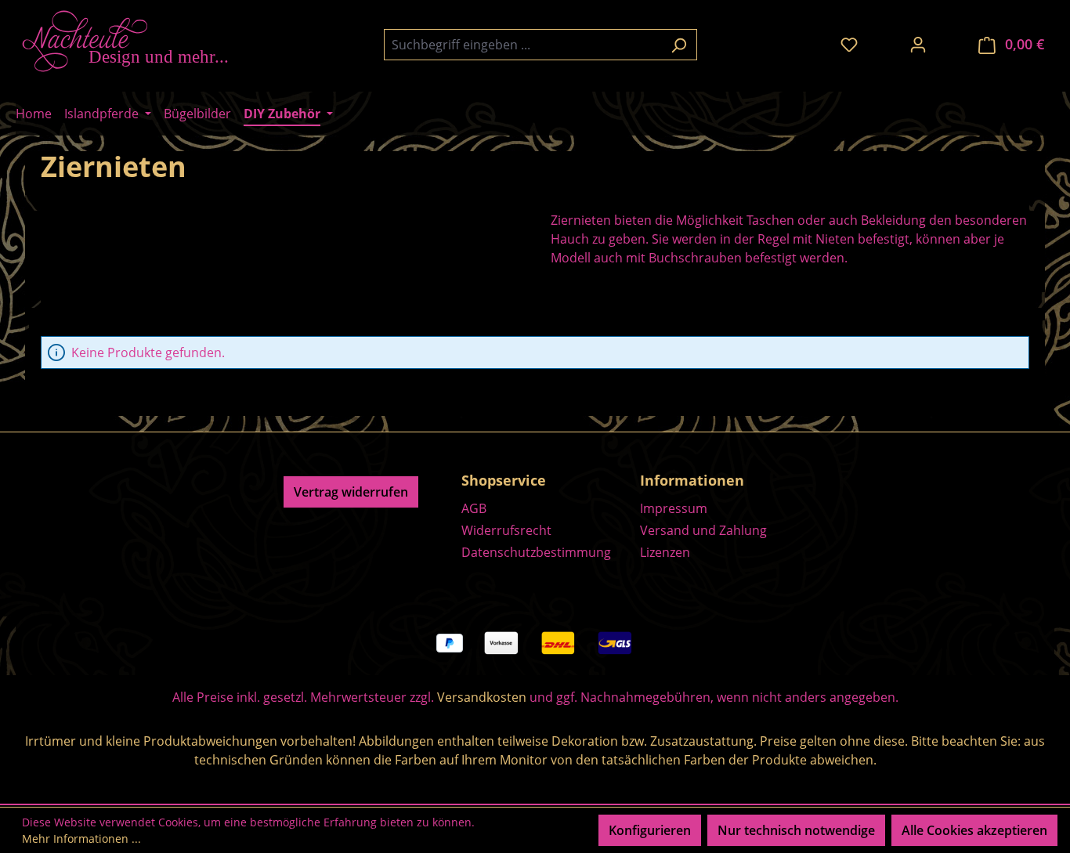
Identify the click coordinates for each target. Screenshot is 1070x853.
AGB (473, 508)
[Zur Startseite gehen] (133, 41)
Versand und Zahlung (703, 530)
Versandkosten (481, 697)
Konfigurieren (650, 830)
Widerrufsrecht (506, 530)
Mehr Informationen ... (81, 838)
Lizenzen (665, 552)
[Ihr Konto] (918, 44)
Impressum (673, 508)
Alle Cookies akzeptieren (974, 830)
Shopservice (503, 480)
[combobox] (522, 44)
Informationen (692, 480)
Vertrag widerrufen (351, 492)
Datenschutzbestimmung (536, 552)
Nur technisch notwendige (796, 830)
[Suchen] (678, 44)
